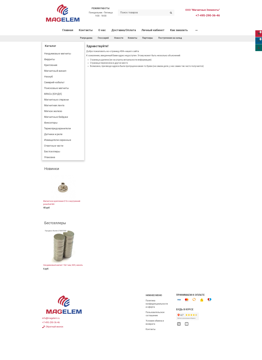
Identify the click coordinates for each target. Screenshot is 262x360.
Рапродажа (86, 38)
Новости (118, 38)
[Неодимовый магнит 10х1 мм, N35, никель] (63, 246)
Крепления (50, 65)
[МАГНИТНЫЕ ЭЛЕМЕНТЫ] (62, 12)
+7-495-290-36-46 (208, 15)
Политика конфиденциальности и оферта (157, 303)
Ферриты (49, 59)
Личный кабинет (153, 30)
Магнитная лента (54, 105)
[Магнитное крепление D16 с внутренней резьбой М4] (63, 186)
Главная (67, 30)
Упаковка (49, 157)
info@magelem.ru (51, 318)
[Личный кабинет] (258, 47)
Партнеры (147, 38)
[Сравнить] (79, 212)
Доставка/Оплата (123, 30)
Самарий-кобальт (54, 82)
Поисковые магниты (56, 88)
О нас (102, 30)
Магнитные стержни (56, 99)
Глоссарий (103, 38)
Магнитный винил (55, 70)
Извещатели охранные (57, 140)
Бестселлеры (52, 151)
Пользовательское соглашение (155, 314)
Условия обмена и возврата (155, 322)
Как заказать (179, 30)
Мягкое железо (53, 111)
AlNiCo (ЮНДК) (53, 93)
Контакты (86, 30)
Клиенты (133, 38)
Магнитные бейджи (56, 117)
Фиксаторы (51, 122)
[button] (44, 195)
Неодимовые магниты (57, 53)
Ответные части (53, 145)
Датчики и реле (53, 134)
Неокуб (48, 76)
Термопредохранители (57, 128)
